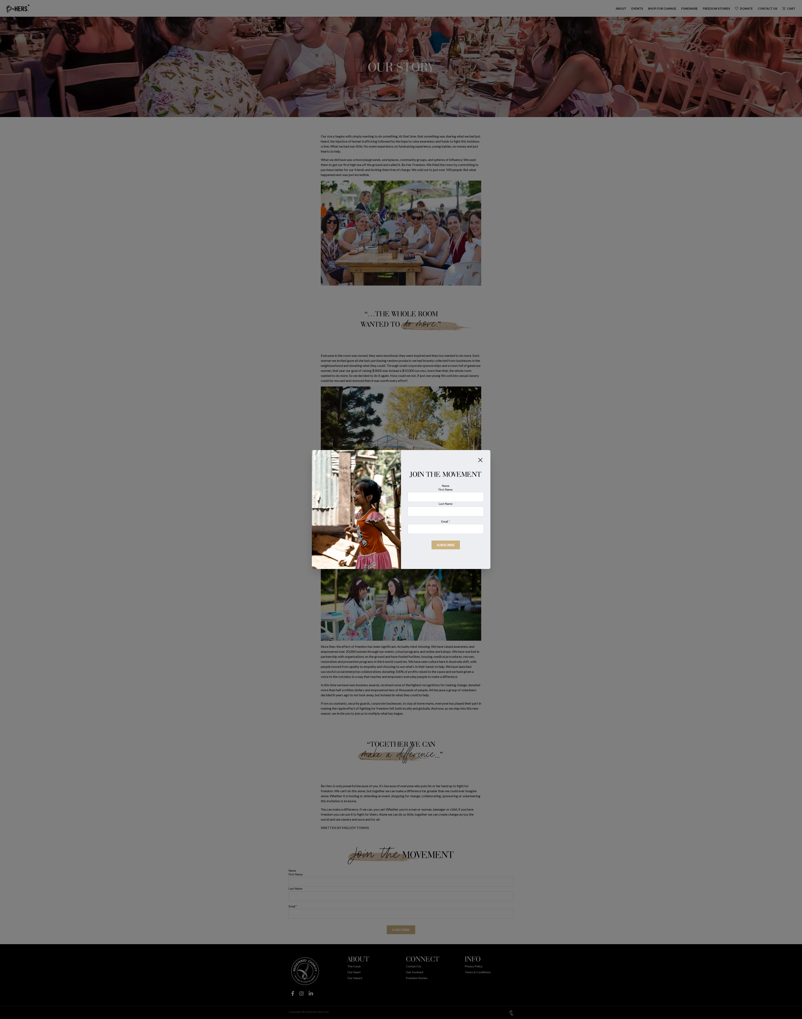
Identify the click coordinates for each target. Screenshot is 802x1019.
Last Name (446, 503)
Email (445, 521)
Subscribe (446, 545)
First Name (446, 489)
